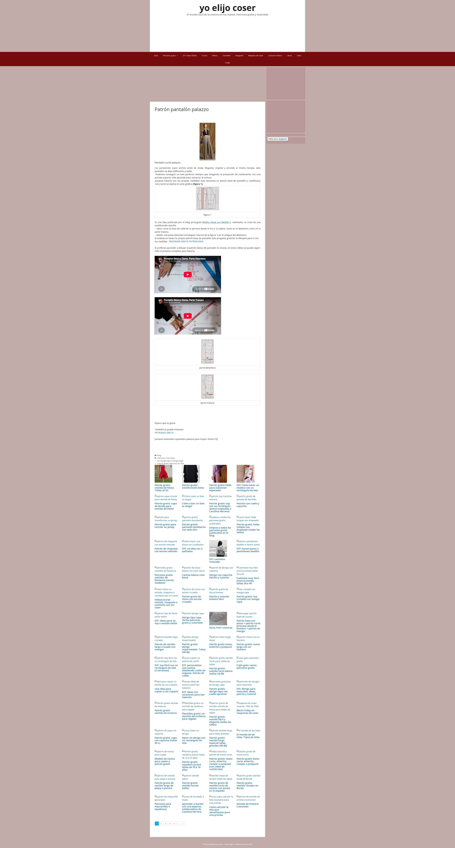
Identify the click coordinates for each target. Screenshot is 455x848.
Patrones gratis (169, 55)
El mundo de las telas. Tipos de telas (248, 736)
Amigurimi (239, 55)
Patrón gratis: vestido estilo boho (193, 486)
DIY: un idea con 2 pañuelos (192, 550)
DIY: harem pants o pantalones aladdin (248, 550)
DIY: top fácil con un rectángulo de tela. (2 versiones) (166, 668)
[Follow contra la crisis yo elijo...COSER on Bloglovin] (278, 140)
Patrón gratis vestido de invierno (166, 712)
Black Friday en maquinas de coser (247, 712)
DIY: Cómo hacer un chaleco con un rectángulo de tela (248, 487)
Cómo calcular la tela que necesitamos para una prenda (219, 810)
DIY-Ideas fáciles (190, 55)
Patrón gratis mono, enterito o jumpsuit (220, 645)
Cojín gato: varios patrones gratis (247, 666)
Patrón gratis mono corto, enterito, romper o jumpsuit (248, 761)
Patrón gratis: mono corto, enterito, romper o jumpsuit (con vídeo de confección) (220, 764)
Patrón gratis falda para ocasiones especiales (220, 487)
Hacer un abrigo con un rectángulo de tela (193, 740)
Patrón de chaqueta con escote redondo (166, 550)
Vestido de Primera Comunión (248, 805)
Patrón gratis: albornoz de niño (170, 463)
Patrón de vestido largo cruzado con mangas (165, 647)
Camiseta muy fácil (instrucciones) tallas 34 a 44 (248, 581)
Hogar (227, 62)
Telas (299, 55)
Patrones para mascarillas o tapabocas (163, 806)
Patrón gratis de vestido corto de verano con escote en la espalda (219, 786)
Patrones (161, 458)
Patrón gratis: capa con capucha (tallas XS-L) (166, 740)
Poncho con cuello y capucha (248, 505)
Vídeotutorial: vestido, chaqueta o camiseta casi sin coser (166, 603)
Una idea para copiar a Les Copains (166, 690)
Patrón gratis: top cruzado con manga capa (248, 599)
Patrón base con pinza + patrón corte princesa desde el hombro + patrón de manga (248, 626)
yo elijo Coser (227, 7)
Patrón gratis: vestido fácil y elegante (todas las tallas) (220, 720)
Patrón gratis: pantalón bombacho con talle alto (194, 527)
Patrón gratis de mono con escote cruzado (191, 599)
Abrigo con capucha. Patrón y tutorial (221, 576)
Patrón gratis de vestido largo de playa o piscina (164, 785)
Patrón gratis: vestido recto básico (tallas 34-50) (220, 671)
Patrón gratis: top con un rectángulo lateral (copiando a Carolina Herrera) (220, 507)
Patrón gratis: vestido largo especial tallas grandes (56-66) (218, 741)
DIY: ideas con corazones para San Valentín (193, 694)
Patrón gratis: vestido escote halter (190, 785)
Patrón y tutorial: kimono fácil (219, 598)
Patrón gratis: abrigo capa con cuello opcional (218, 691)
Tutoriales (226, 55)
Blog (159, 455)
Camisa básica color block (193, 576)
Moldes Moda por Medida (215, 222)
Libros (289, 55)
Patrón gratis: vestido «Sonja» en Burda (247, 785)
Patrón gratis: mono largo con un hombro (248, 647)
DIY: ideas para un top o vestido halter (166, 622)
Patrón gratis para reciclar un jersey (165, 526)
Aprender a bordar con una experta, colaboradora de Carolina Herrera (193, 807)
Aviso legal (229, 844)
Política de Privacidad (243, 844)
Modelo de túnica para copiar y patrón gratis (165, 761)
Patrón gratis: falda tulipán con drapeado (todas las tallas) (248, 528)
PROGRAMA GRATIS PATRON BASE (186, 241)
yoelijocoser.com (216, 844)
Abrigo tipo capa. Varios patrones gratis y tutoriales (192, 620)
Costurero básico (275, 55)
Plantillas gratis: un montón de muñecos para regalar (194, 716)
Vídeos (215, 55)
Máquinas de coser (255, 55)
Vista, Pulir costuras (220, 627)
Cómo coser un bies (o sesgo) (193, 505)
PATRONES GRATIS (164, 432)
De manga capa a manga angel (170, 461)
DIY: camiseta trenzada (217, 560)
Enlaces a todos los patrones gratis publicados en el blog (220, 531)
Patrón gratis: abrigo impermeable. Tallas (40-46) (194, 648)
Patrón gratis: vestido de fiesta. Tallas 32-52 (164, 487)
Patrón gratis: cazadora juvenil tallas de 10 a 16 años (191, 765)
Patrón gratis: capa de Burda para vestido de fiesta (166, 506)
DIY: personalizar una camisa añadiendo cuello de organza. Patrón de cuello (193, 670)
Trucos (204, 55)
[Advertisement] (227, 33)
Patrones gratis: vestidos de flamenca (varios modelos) (164, 578)
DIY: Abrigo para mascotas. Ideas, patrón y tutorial (246, 691)
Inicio (156, 55)
